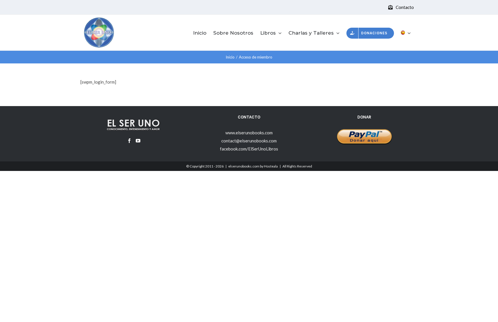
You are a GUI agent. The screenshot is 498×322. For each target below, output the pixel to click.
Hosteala (271, 166)
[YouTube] (138, 140)
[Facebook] (129, 140)
